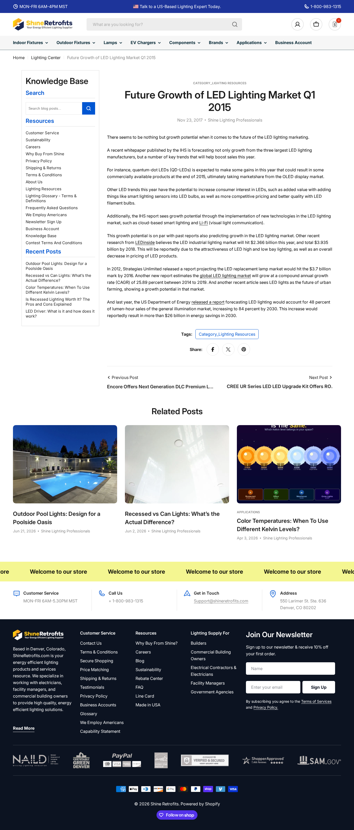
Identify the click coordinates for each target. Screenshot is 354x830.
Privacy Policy (39, 160)
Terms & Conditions (44, 174)
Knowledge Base (41, 235)
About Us (34, 181)
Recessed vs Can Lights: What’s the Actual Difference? (58, 278)
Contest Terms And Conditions (54, 242)
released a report (208, 302)
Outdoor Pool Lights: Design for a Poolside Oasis (56, 266)
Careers (33, 146)
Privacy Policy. (265, 707)
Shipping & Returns (43, 167)
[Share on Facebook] (213, 349)
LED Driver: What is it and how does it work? (60, 314)
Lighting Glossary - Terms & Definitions (51, 198)
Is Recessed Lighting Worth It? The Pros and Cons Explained (58, 302)
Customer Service (42, 132)
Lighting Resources (43, 188)
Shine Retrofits (165, 803)
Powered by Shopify (200, 803)
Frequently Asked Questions (52, 207)
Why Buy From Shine (45, 153)
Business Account (42, 228)
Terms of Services (316, 701)
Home (19, 57)
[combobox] (164, 24)
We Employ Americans (46, 214)
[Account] (297, 24)
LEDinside (145, 242)
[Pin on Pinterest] (244, 349)
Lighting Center (46, 57)
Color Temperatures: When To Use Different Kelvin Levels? (58, 290)
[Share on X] (228, 349)
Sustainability (38, 139)
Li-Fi (203, 222)
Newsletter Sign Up (43, 221)
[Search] (235, 24)
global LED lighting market (225, 275)
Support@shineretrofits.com (221, 600)
